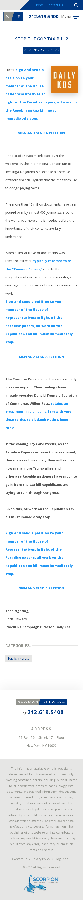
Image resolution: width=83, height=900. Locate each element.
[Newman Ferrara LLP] (13, 16)
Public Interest (18, 659)
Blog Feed (61, 859)
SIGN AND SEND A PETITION (41, 357)
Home (39, 5)
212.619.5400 (44, 17)
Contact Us (55, 5)
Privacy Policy (41, 859)
